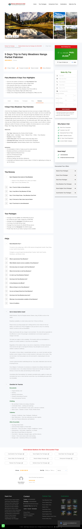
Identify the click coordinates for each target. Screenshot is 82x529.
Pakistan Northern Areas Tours (49, 516)
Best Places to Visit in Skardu (11, 504)
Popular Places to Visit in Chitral (12, 511)
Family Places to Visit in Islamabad (13, 510)
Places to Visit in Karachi (10, 515)
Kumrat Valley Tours (46, 518)
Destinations (63, 4)
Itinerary (16, 101)
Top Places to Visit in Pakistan (12, 506)
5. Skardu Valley (69, 507)
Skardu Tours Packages (62, 170)
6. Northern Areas (75, 507)
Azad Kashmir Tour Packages (63, 192)
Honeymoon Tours (53, 4)
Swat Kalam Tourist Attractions (12, 501)
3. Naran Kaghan (75, 502)
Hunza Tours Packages (62, 175)
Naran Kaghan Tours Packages (64, 188)
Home (34, 4)
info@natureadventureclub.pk (31, 503)
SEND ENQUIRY (66, 109)
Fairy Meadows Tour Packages (64, 184)
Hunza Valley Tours (46, 504)
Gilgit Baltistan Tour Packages (11, 518)
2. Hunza (69, 502)
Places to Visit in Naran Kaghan (12, 499)
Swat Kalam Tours (46, 509)
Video (17, 36)
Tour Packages (42, 4)
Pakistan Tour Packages (10, 517)
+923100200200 (31, 499)
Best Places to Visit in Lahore (11, 508)
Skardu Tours (45, 507)
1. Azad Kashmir (63, 502)
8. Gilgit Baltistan (69, 513)
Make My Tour (34, 506)
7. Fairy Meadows (63, 513)
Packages (25, 101)
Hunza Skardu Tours (47, 502)
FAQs (25, 517)
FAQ (32, 101)
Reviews (40, 101)
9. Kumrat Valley (75, 513)
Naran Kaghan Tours (47, 514)
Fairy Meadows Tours (47, 500)
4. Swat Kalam (63, 507)
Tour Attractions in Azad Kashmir (12, 513)
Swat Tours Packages (61, 179)
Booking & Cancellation (29, 514)
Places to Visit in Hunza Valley (12, 503)
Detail (9, 101)
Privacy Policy (27, 512)
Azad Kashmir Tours (46, 511)
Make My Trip (72, 4)
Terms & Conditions (28, 515)
